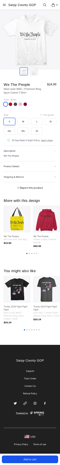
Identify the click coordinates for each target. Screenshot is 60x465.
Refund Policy (30, 393)
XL (51, 121)
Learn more (47, 140)
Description (10, 150)
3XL (23, 130)
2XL (9, 130)
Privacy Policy (21, 444)
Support (30, 371)
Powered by (22, 413)
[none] (46, 114)
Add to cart (30, 459)
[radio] (9, 121)
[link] (17, 219)
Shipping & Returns (14, 176)
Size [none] (6, 115)
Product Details (11, 166)
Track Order (30, 378)
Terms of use (39, 444)
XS (37, 130)
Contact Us (30, 386)
